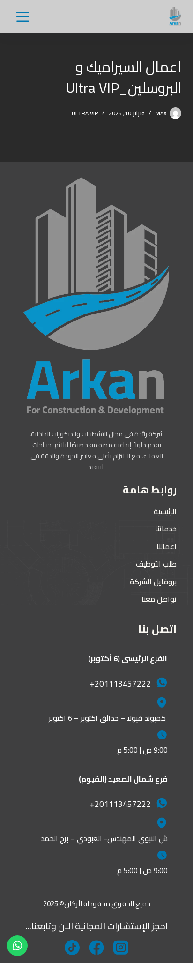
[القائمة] (22, 16)
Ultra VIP (85, 113)
